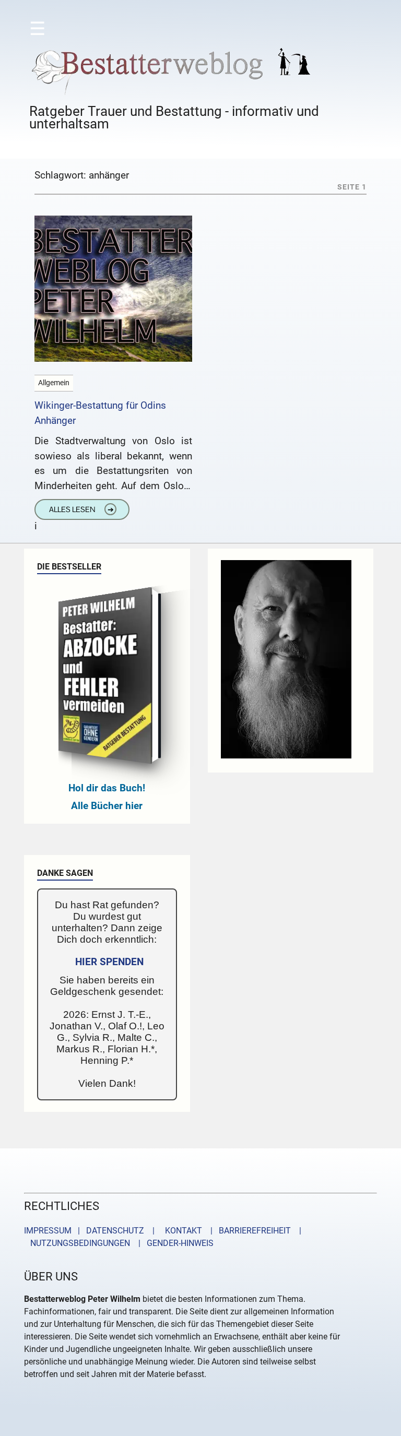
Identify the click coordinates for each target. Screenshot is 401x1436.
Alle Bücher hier (107, 806)
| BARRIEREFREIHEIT (247, 1231)
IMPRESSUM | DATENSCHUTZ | (91, 1231)
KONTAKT (181, 1231)
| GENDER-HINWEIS (173, 1243)
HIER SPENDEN (109, 962)
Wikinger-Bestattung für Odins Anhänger (100, 412)
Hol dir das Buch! (106, 788)
